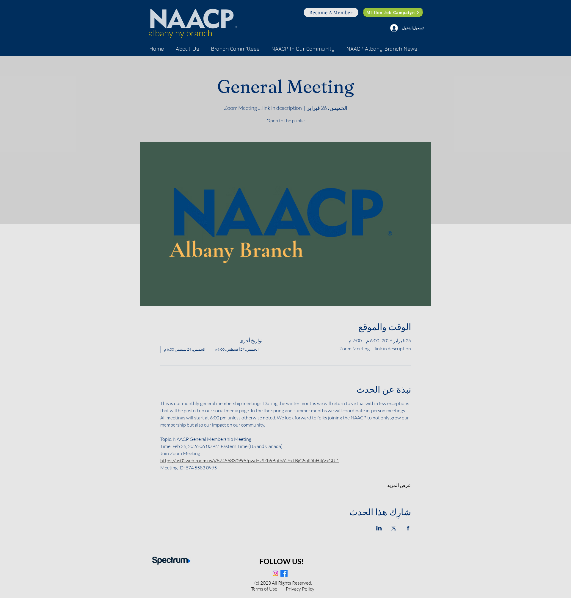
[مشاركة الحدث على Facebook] (408, 528)
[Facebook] (284, 573)
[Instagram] (275, 573)
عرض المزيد (399, 485)
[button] (235, 48)
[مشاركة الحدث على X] (393, 528)
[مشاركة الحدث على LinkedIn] (379, 528)
